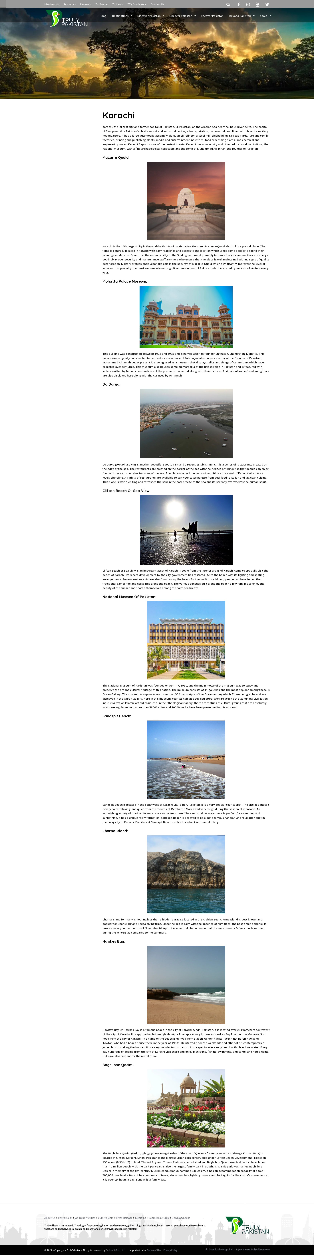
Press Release (124, 1218)
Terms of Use (154, 1250)
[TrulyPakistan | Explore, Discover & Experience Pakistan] (66, 15)
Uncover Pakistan (181, 16)
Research (85, 4)
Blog (103, 16)
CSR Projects (105, 1218)
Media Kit (140, 1218)
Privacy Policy (170, 1250)
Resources (69, 4)
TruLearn (117, 4)
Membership (51, 4)
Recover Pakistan (212, 16)
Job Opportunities (85, 1218)
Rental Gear (65, 1218)
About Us (49, 1218)
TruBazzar (101, 4)
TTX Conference (136, 4)
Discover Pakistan (149, 16)
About (264, 16)
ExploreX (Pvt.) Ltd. (115, 1250)
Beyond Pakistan (240, 16)
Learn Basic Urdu (159, 1218)
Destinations (120, 16)
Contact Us (157, 4)
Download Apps (181, 1218)
